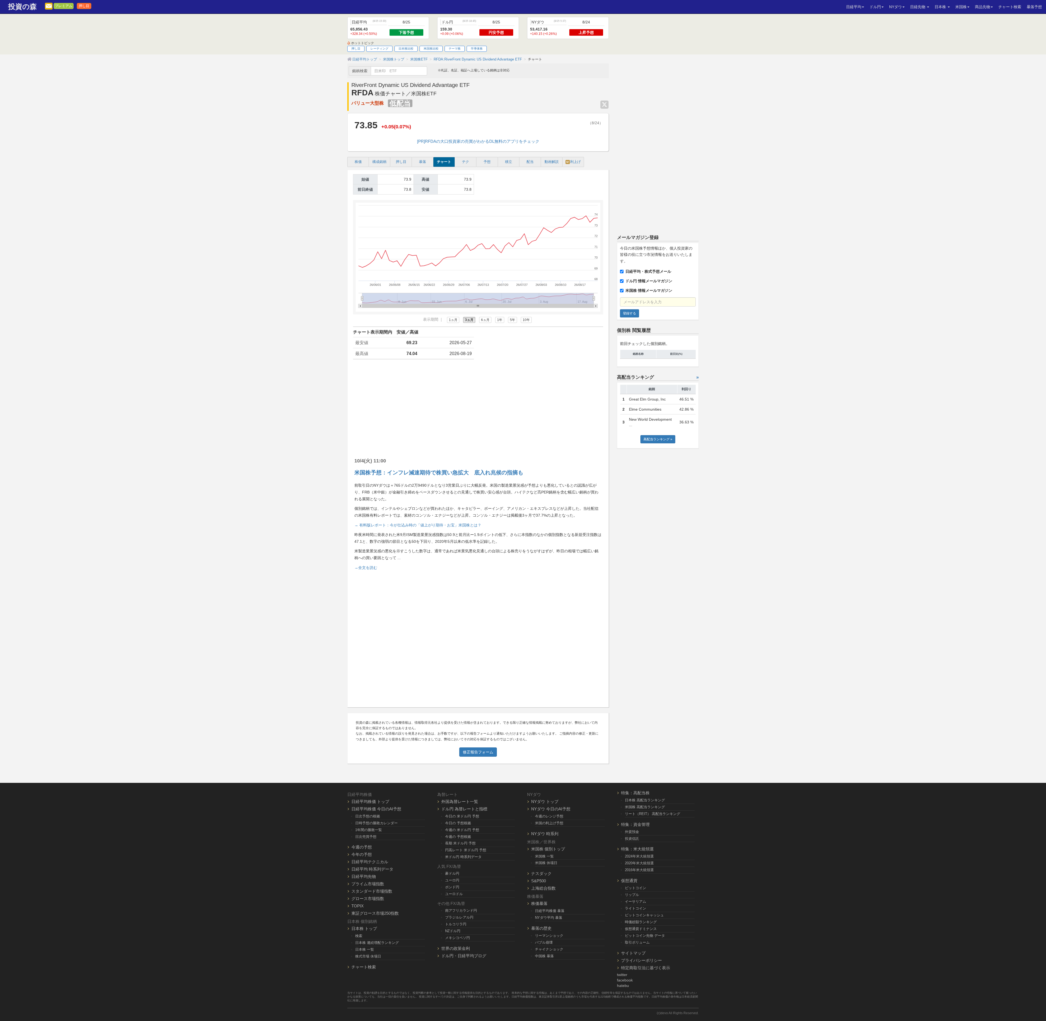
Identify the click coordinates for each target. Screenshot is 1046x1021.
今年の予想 (361, 854)
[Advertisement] (478, 406)
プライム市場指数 (367, 883)
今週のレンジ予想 (549, 816)
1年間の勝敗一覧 (368, 830)
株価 (358, 162)
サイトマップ (633, 953)
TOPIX (357, 906)
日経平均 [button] (853, 7)
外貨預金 (632, 832)
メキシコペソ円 (457, 938)
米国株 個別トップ (548, 849)
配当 (530, 162)
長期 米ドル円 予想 (460, 843)
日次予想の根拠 (367, 816)
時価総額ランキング (641, 922)
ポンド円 (452, 887)
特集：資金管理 (635, 824)
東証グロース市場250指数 (375, 913)
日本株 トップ (364, 928)
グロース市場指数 (367, 898)
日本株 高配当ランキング (645, 800)
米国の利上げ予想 (549, 823)
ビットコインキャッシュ (644, 915)
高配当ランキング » (657, 439)
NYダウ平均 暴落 (548, 918)
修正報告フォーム (478, 752)
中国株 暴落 (544, 956)
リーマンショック (549, 936)
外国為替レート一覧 (459, 801)
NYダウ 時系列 (544, 833)
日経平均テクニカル (369, 861)
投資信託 (632, 839)
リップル (632, 895)
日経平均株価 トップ (370, 801)
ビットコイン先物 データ (645, 936)
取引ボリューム (637, 942)
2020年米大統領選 (639, 863)
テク (465, 162)
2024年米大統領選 (639, 856)
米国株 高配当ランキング (645, 807)
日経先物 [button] (918, 7)
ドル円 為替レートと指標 (464, 809)
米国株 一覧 (544, 856)
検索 (358, 936)
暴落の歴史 (541, 928)
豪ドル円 (452, 873)
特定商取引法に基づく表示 (645, 967)
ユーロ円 (452, 880)
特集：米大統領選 (637, 849)
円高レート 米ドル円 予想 (465, 850)
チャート (444, 162)
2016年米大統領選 (639, 870)
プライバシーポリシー (641, 960)
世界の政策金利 (455, 948)
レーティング (379, 48)
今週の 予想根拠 (458, 837)
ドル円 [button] (875, 7)
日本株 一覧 (364, 949)
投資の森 (22, 7)
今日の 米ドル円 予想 (462, 816)
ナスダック (541, 873)
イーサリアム (635, 901)
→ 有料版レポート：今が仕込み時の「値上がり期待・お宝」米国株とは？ (417, 525)
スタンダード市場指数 (371, 891)
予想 (487, 162)
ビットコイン (635, 888)
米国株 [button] (961, 7)
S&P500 (538, 880)
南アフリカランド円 (461, 910)
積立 (508, 162)
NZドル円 (452, 931)
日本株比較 (406, 48)
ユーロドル (454, 894)
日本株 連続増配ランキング (377, 943)
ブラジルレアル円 (459, 917)
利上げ (573, 162)
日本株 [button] (941, 7)
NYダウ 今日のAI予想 (550, 809)
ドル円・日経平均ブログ (463, 955)
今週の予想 (361, 847)
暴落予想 (1034, 7)
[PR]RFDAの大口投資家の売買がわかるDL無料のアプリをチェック (478, 141)
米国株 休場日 (546, 863)
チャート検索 (1009, 7)
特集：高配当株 (635, 792)
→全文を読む (365, 567)
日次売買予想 (365, 837)
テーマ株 (455, 48)
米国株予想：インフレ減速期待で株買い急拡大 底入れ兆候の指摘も (438, 472)
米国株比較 (431, 48)
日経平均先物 (363, 876)
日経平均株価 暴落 (549, 911)
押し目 (84, 6)
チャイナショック (549, 949)
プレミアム (63, 6)
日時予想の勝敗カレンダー (376, 823)
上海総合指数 (543, 888)
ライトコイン (635, 908)
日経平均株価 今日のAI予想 (376, 809)
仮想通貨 (629, 880)
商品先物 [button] (982, 7)
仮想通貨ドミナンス (641, 929)
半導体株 (477, 48)
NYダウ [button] (895, 7)
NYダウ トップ (544, 801)
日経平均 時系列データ (372, 869)
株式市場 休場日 (368, 956)
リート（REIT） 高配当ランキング (652, 814)
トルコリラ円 (455, 924)
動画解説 (552, 162)
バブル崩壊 (544, 942)
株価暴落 (539, 903)
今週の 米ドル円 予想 (462, 830)
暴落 (422, 162)
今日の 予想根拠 (458, 823)
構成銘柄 (379, 162)
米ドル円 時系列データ (463, 857)
